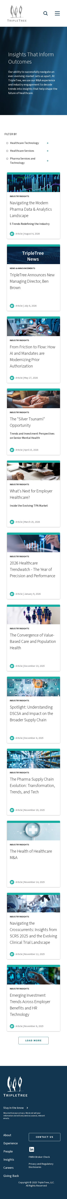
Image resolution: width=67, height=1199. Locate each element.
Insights (8, 1159)
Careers (8, 1168)
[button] (45, 13)
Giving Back (11, 1176)
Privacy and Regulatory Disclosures (41, 1165)
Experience (10, 1143)
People (8, 1151)
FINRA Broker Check (39, 1157)
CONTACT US (44, 1137)
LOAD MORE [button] (33, 1040)
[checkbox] (8, 142)
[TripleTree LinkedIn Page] (31, 1150)
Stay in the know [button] (13, 1108)
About (7, 1135)
